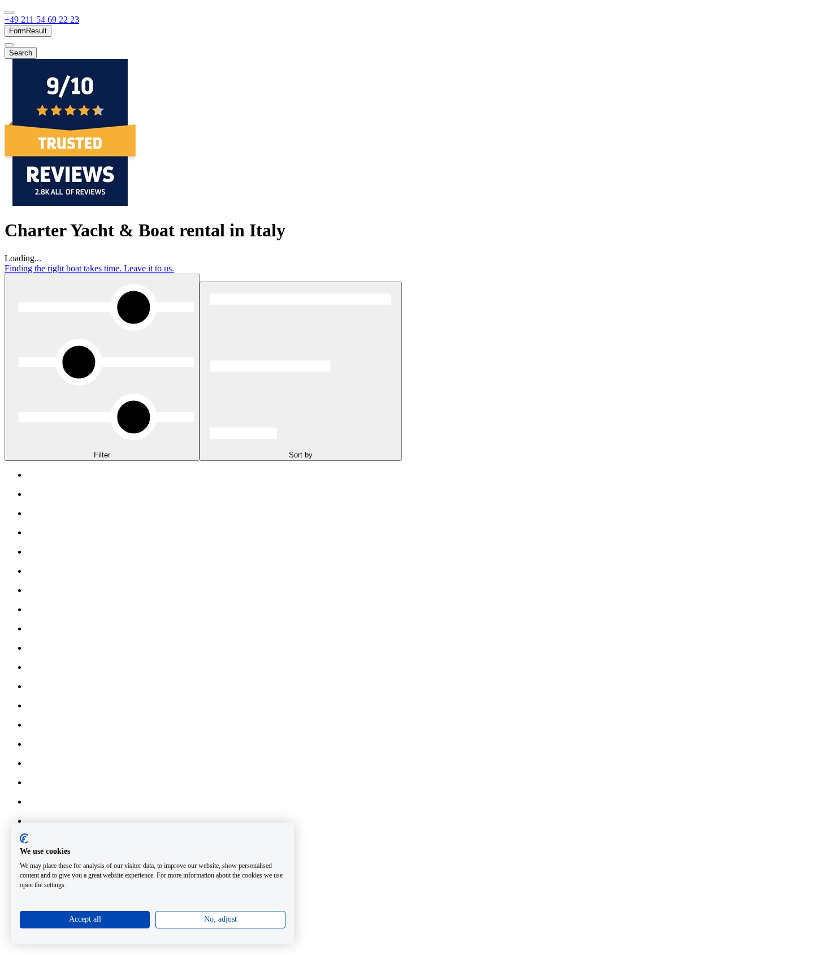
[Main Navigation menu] (9, 12)
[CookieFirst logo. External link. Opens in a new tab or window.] (24, 838)
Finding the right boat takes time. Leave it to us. (89, 268)
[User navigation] (9, 44)
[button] (42, 19)
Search (20, 53)
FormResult (28, 31)
